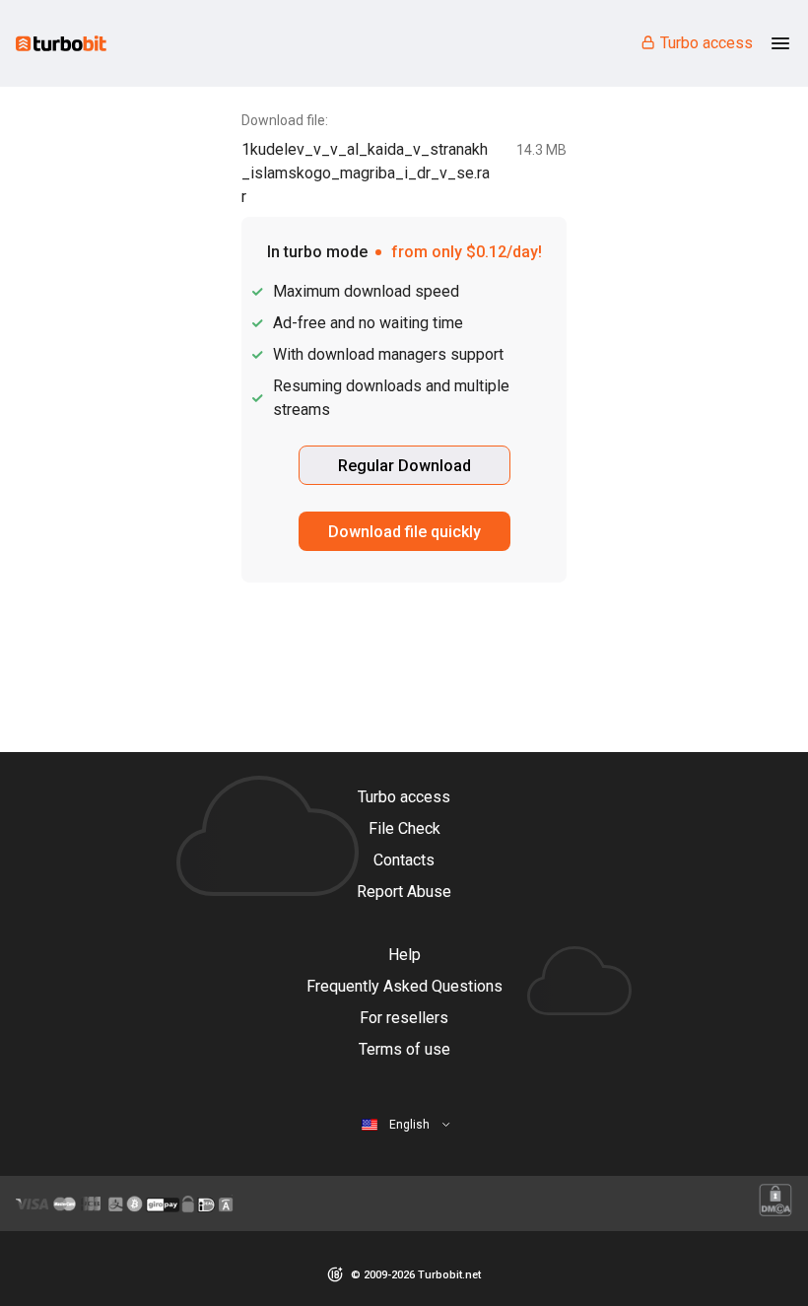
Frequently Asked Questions (404, 986)
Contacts (404, 860)
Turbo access (706, 43)
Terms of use (404, 1049)
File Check (404, 828)
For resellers (404, 1017)
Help (404, 954)
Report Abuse (404, 891)
